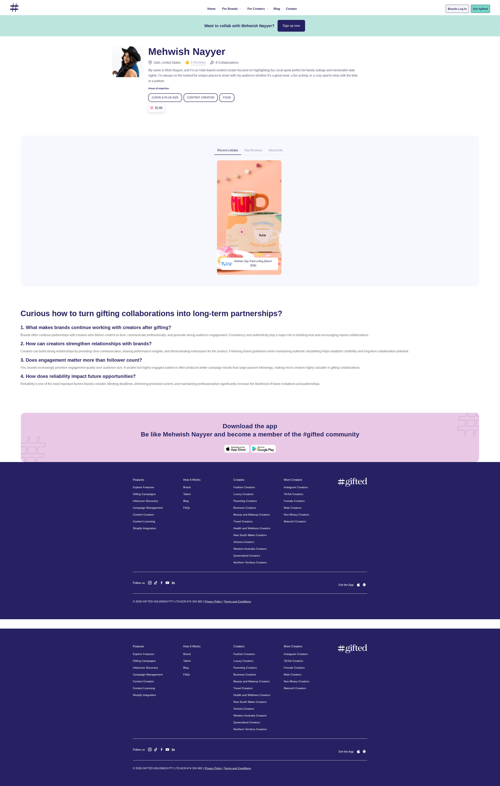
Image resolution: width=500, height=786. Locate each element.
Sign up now (291, 25)
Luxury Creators (243, 494)
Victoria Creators (243, 541)
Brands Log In (457, 8)
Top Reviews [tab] (253, 150)
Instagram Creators (296, 487)
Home (211, 8)
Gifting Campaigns (144, 494)
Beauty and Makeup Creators (251, 514)
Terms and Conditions (237, 601)
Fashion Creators (244, 487)
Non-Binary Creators (296, 514)
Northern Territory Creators (250, 562)
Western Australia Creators (250, 548)
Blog (277, 8)
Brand (187, 487)
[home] (14, 8)
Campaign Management (148, 507)
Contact (291, 8)
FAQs (186, 507)
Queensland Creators (246, 555)
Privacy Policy (213, 601)
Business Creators (244, 507)
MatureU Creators (295, 521)
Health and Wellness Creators (251, 528)
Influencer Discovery (145, 500)
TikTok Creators (293, 494)
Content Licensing (144, 521)
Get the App (346, 584)
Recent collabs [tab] (227, 150)
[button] (231, 9)
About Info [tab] (276, 150)
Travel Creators (243, 521)
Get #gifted (480, 8)
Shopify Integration (144, 528)
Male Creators (292, 507)
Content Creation (143, 514)
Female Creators (294, 500)
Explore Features (143, 487)
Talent (187, 494)
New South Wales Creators (250, 535)
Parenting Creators (245, 500)
